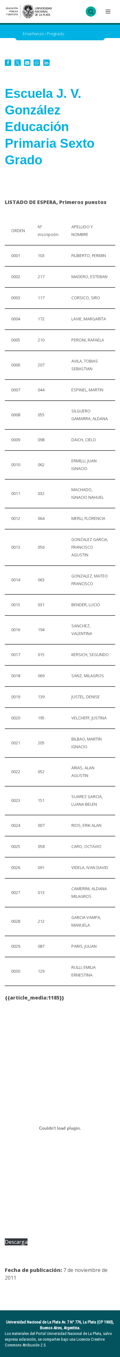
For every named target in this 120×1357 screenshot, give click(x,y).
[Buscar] (91, 11)
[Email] (27, 62)
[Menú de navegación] (107, 11)
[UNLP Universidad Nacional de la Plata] (29, 11)
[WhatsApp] (37, 62)
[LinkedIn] (46, 62)
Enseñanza (33, 33)
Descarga (16, 1241)
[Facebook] (8, 62)
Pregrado (55, 33)
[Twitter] (17, 62)
